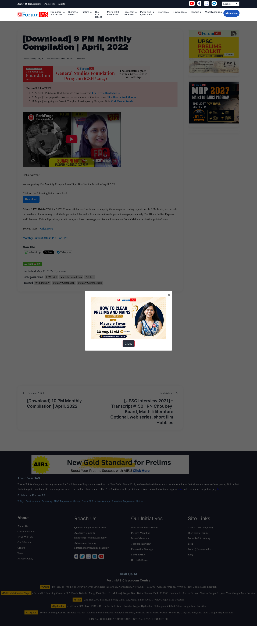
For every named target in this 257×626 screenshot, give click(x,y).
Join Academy (231, 13)
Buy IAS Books (98, 14)
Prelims (85, 12)
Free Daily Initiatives (129, 13)
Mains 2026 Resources (113, 13)
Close (128, 343)
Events (61, 3)
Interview (162, 12)
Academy (36, 3)
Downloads (179, 12)
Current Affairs (72, 13)
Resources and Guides (56, 13)
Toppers (195, 12)
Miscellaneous (212, 12)
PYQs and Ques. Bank (146, 13)
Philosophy (49, 3)
